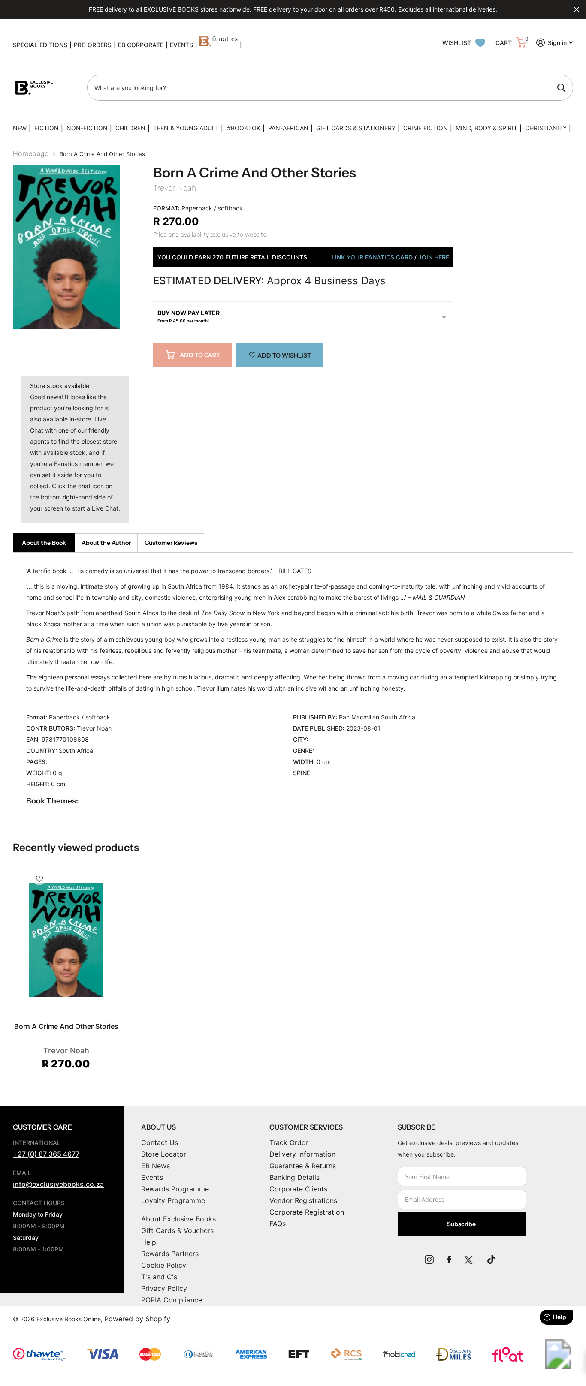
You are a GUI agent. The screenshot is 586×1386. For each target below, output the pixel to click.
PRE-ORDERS (93, 44)
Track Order (288, 1142)
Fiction (46, 128)
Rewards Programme (175, 1189)
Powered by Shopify (137, 1318)
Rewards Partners (170, 1253)
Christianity (546, 128)
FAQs (277, 1223)
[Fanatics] (218, 45)
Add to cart (200, 355)
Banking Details (294, 1177)
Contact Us (159, 1142)
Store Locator (163, 1154)
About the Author (106, 543)
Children (130, 128)
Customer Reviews (171, 543)
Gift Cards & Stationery (356, 128)
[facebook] (449, 1259)
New (20, 128)
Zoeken (561, 88)
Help (148, 1242)
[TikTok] (491, 1259)
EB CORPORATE (140, 44)
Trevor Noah (174, 187)
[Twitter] (469, 1259)
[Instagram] (429, 1259)
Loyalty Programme (173, 1200)
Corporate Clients (298, 1189)
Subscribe (462, 1224)
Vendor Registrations (303, 1200)
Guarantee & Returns (302, 1165)
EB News (155, 1165)
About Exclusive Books (178, 1219)
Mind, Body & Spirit (486, 128)
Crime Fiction (425, 128)
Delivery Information (302, 1154)
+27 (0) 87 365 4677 (46, 1154)
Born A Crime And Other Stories (66, 1026)
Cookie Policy (163, 1265)
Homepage (30, 153)
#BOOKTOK (243, 128)
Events (152, 1177)
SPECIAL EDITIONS (40, 44)
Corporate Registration (306, 1212)
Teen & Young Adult (186, 128)
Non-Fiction (87, 128)
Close (576, 9)
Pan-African (288, 128)
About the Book (44, 543)
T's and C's (159, 1276)
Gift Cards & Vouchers (177, 1230)
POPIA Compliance (171, 1300)
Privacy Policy (164, 1288)
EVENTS (181, 44)
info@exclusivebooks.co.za (58, 1184)
